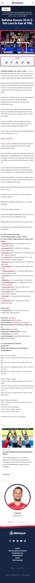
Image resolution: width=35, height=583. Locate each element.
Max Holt (5, 275)
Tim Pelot (23, 331)
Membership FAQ (17, 555)
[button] (6, 522)
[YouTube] (21, 540)
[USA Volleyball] (17, 3)
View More (6, 474)
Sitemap (13, 568)
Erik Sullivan (26, 322)
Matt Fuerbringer (17, 320)
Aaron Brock (14, 329)
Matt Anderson (6, 243)
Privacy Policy (20, 568)
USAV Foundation (17, 560)
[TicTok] (25, 540)
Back (5, 9)
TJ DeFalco (17, 513)
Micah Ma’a (6, 280)
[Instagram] (17, 540)
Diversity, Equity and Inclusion (17, 551)
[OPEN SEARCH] (32, 3)
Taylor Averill (6, 287)
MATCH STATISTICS (7, 138)
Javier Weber (16, 322)
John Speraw (12, 318)
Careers (17, 558)
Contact (17, 548)
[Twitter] (13, 540)
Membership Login (17, 553)
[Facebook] (10, 540)
